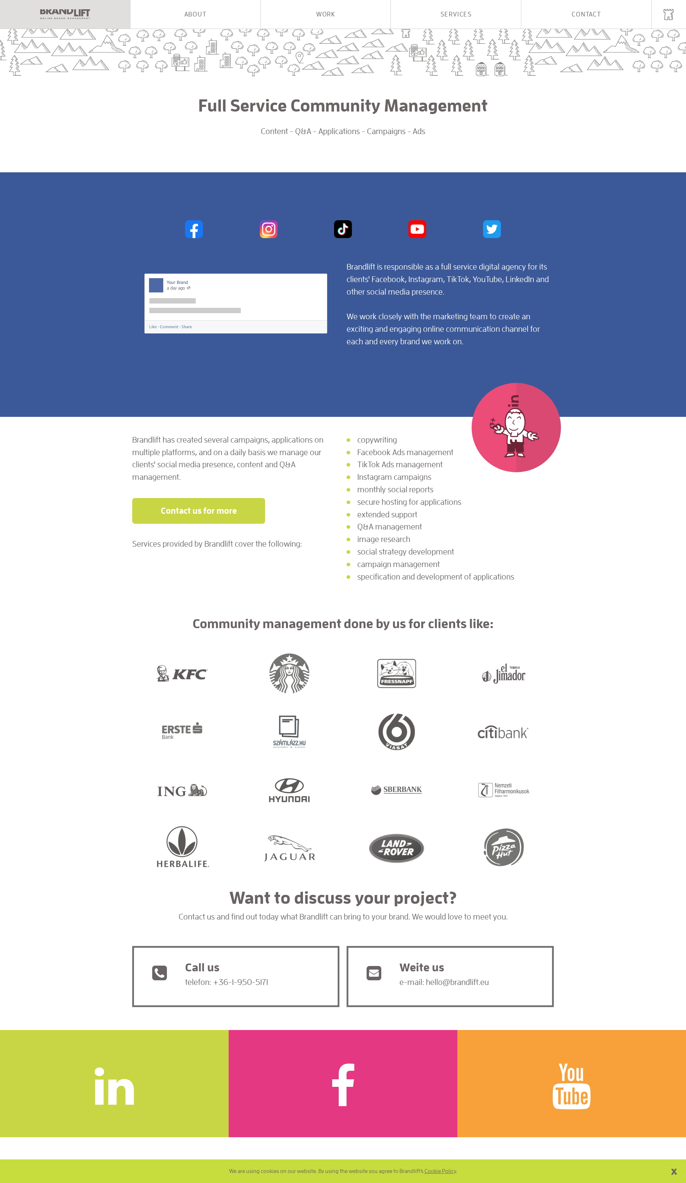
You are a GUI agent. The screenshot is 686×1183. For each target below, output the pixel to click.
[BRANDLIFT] (65, 14)
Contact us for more (199, 511)
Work (325, 14)
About (195, 14)
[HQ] (669, 14)
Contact (586, 14)
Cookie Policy (440, 1171)
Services (456, 14)
